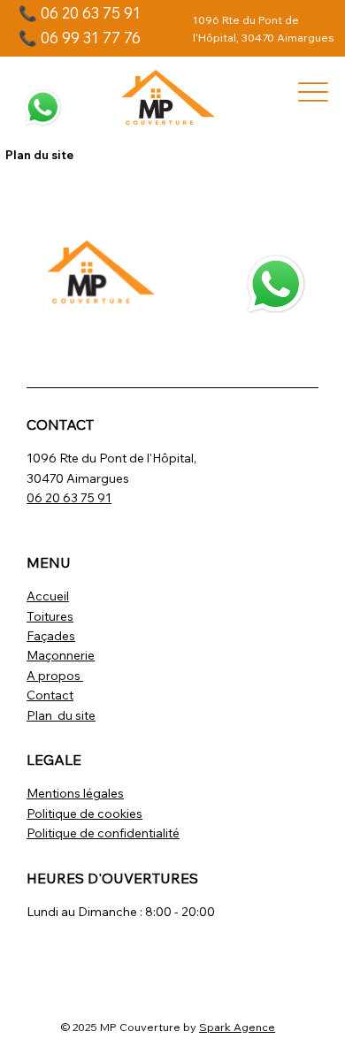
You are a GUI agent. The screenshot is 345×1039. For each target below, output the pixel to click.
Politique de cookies (84, 813)
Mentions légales (75, 793)
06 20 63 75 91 (69, 498)
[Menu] (313, 91)
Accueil (48, 596)
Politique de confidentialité (103, 833)
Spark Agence (237, 1027)
